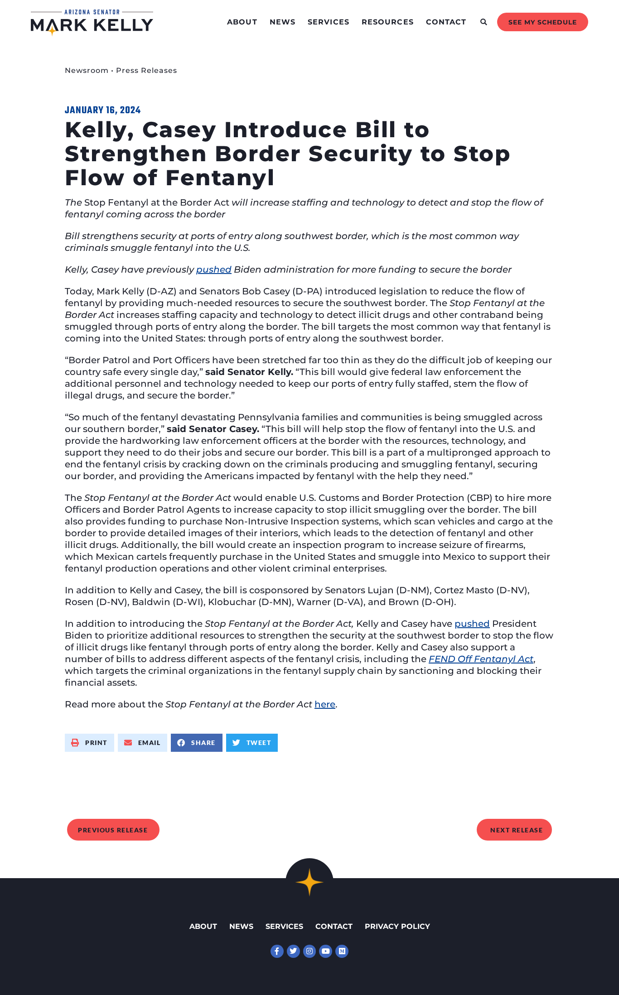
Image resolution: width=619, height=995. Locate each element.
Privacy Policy (397, 926)
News (282, 22)
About (242, 22)
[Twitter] (293, 951)
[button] (483, 22)
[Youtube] (325, 951)
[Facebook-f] (277, 951)
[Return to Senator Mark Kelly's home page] (92, 33)
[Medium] (341, 951)
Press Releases (146, 70)
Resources (388, 22)
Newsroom (87, 70)
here (324, 704)
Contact (446, 22)
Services (328, 22)
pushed (472, 623)
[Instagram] (309, 951)
